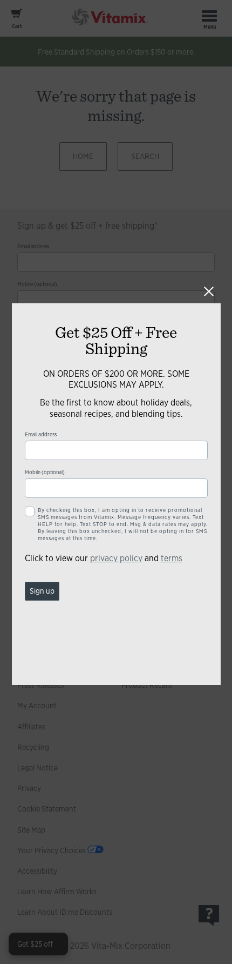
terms (171, 558)
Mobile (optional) (45, 472)
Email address (41, 434)
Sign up (42, 591)
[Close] (209, 291)
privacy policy (116, 558)
